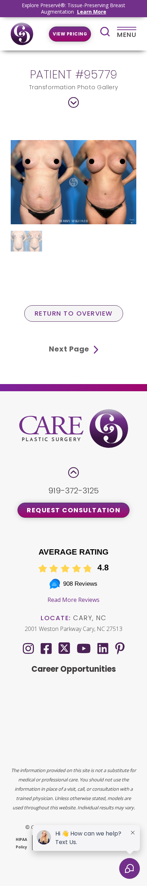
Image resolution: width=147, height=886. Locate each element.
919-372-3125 (73, 490)
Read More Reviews (73, 600)
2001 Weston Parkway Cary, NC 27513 (73, 629)
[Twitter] (64, 646)
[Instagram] (28, 648)
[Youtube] (84, 648)
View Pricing (70, 34)
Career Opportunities (73, 669)
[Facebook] (46, 648)
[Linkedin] (102, 648)
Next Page (70, 349)
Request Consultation (73, 510)
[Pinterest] (120, 648)
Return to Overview (74, 313)
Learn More (91, 12)
